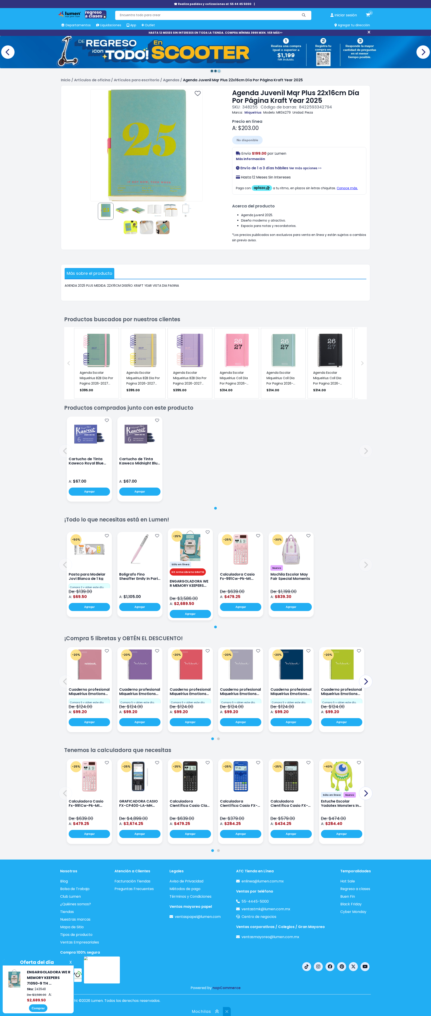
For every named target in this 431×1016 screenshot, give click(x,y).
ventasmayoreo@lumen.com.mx (270, 936)
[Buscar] (304, 15)
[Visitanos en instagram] (318, 966)
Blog (64, 881)
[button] (65, 451)
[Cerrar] (369, 32)
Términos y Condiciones (190, 896)
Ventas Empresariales (79, 942)
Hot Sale (347, 881)
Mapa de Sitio (72, 927)
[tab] (215, 508)
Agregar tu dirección (353, 25)
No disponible (247, 140)
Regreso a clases (355, 888)
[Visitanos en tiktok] (306, 966)
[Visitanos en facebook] (329, 966)
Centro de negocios (259, 916)
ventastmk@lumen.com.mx (266, 909)
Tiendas (67, 911)
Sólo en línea (180, 564)
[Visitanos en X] (353, 966)
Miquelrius (253, 112)
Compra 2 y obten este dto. (87, 587)
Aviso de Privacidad (186, 881)
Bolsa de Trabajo (75, 888)
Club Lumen (70, 896)
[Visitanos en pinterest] (341, 966)
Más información (250, 159)
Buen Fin (347, 896)
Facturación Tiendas (132, 881)
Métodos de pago (184, 888)
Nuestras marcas (75, 919)
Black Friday (351, 904)
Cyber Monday (353, 911)
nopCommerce (227, 987)
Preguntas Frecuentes (134, 888)
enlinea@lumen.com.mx (263, 881)
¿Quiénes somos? (75, 904)
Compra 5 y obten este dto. (87, 702)
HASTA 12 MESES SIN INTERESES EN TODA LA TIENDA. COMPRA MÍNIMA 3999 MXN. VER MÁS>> (215, 33)
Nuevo (276, 568)
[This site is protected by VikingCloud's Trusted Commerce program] (102, 970)
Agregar (89, 491)
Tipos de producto (76, 934)
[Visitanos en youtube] (365, 966)
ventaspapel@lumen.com (198, 916)
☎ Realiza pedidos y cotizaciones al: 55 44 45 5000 (212, 4)
